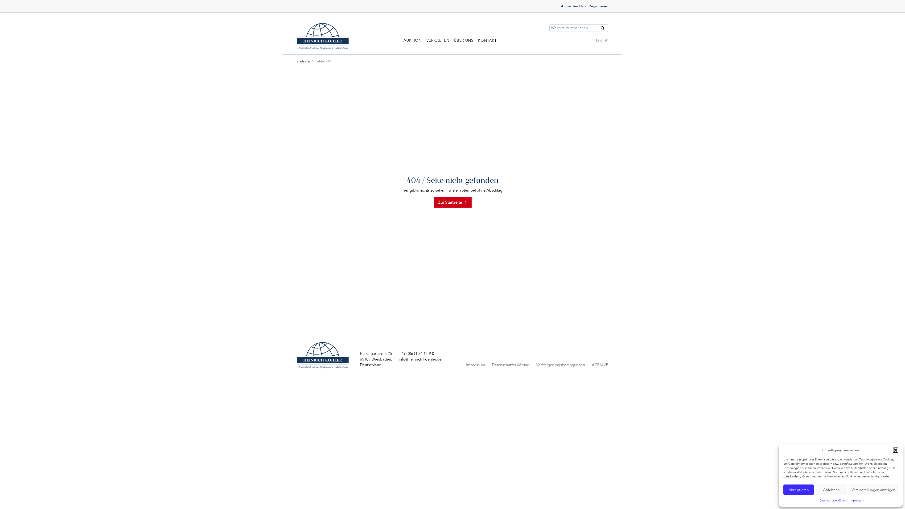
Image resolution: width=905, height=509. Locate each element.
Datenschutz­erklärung (510, 365)
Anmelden (569, 6)
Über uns (463, 40)
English (602, 40)
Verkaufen (437, 40)
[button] (895, 450)
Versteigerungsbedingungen (560, 365)
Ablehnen (831, 490)
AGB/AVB (600, 365)
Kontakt (487, 40)
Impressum (857, 500)
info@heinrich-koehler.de (420, 359)
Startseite (303, 61)
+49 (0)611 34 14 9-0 (416, 353)
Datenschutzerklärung (833, 500)
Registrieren (598, 6)
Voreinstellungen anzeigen (873, 490)
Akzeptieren (799, 490)
